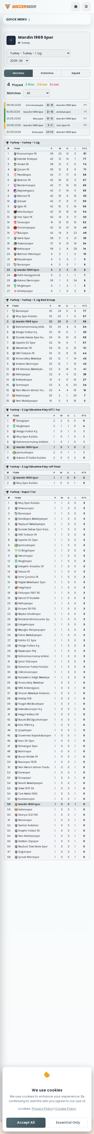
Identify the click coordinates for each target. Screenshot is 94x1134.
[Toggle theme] (75, 6)
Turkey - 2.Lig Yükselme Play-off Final (35, 466)
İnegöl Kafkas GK (28, 714)
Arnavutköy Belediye (28, 358)
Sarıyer (21, 201)
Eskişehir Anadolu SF (31, 566)
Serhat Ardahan (28, 825)
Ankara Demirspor (27, 364)
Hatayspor (23, 249)
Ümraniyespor (26, 227)
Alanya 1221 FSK (28, 815)
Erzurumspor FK (27, 153)
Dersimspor (25, 556)
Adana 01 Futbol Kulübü (31, 458)
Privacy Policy (42, 1109)
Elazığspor (22, 421)
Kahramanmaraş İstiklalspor (34, 327)
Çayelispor (25, 730)
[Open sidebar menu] (86, 6)
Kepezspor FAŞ (27, 651)
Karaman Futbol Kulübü (33, 667)
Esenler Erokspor (27, 159)
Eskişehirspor (26, 624)
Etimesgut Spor (28, 746)
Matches (18, 73)
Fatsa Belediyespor (30, 635)
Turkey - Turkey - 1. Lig (25, 142)
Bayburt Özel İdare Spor (32, 846)
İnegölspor (24, 587)
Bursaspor (23, 264)
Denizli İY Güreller (29, 598)
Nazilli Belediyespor (30, 783)
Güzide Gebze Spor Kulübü (32, 337)
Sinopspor (24, 778)
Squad (76, 73)
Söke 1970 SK (26, 788)
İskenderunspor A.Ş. (30, 709)
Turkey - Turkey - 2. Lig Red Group (32, 300)
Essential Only (68, 1122)
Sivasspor (23, 222)
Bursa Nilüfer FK (28, 756)
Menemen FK (24, 348)
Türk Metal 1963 (27, 793)
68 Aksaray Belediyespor (31, 369)
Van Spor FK (24, 217)
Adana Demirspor (28, 280)
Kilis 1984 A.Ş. (26, 725)
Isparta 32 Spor (25, 343)
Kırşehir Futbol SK (29, 830)
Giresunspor (26, 508)
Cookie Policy (65, 1109)
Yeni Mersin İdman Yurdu (31, 390)
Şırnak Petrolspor (28, 857)
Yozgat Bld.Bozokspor (31, 704)
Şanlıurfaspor (24, 452)
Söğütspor (24, 852)
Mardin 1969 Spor (28, 270)
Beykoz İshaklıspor (29, 614)
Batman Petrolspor (29, 254)
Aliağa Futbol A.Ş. (26, 332)
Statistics (47, 73)
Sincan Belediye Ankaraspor (36, 693)
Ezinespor (24, 772)
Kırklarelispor (24, 380)
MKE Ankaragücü (28, 688)
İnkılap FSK (25, 698)
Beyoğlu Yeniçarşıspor (31, 630)
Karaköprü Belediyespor (33, 519)
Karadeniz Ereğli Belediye (33, 677)
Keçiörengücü (25, 190)
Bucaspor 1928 (27, 762)
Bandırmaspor (26, 185)
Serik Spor (23, 238)
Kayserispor (24, 259)
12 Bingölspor (26, 550)
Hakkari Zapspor (28, 841)
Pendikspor (24, 175)
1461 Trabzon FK (25, 353)
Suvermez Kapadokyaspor (34, 735)
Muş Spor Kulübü (26, 316)
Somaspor (22, 385)
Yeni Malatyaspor (27, 401)
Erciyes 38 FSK (27, 608)
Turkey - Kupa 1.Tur (23, 492)
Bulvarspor (25, 820)
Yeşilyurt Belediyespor (31, 524)
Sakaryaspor (25, 243)
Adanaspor (23, 395)
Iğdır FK (22, 206)
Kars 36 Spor (26, 741)
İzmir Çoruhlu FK (28, 577)
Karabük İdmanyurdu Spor (35, 619)
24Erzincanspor (28, 672)
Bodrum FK (24, 180)
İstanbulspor (25, 212)
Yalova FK (24, 571)
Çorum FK (23, 169)
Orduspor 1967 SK (29, 593)
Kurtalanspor (26, 799)
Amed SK (23, 164)
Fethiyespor (23, 374)
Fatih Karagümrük (28, 275)
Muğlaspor (24, 286)
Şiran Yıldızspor (27, 661)
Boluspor (22, 233)
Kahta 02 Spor (27, 640)
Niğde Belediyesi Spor (32, 582)
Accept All (26, 1122)
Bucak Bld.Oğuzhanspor (33, 719)
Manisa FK (23, 196)
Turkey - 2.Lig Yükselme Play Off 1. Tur (35, 410)
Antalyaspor (25, 291)
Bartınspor (24, 751)
